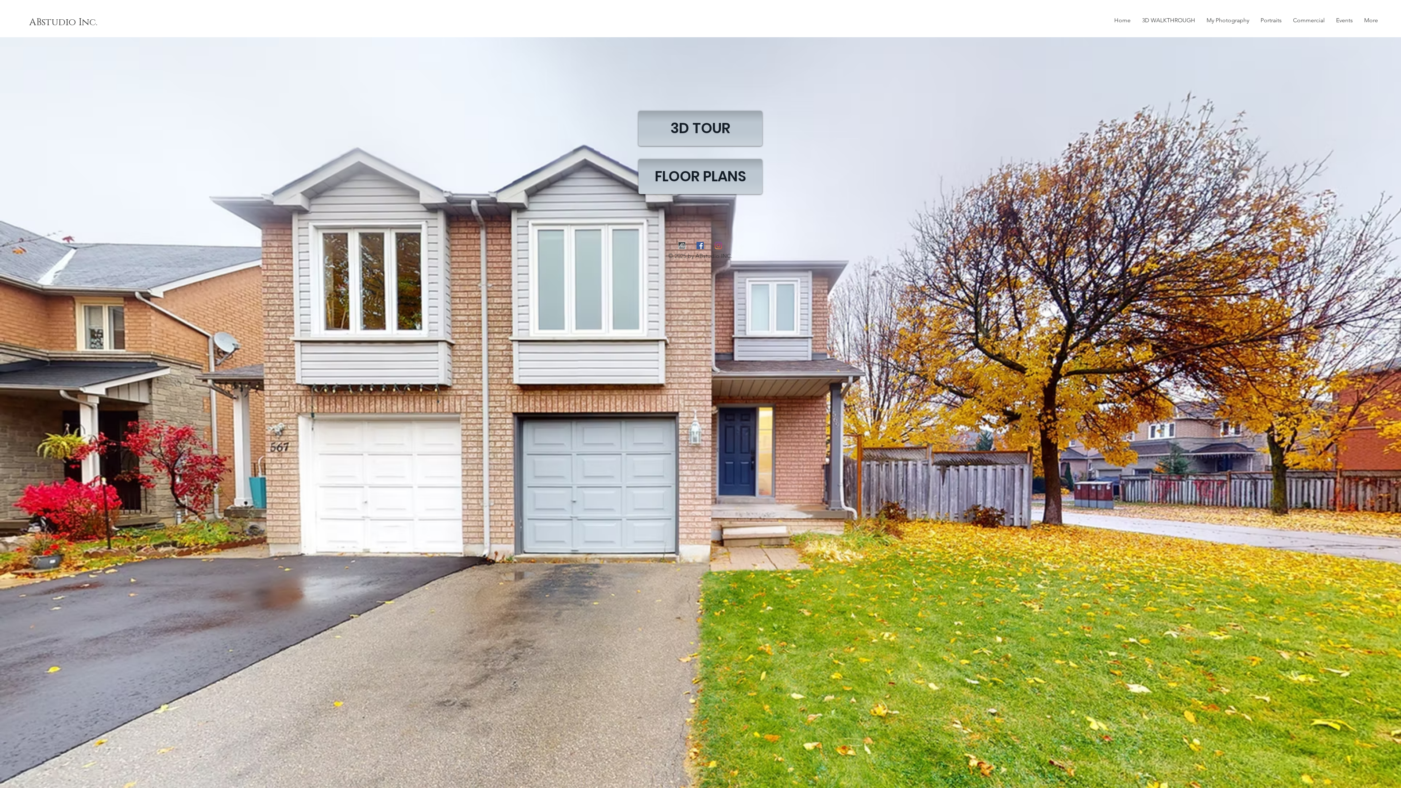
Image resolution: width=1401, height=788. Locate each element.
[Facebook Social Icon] (700, 245)
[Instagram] (718, 245)
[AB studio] (682, 245)
